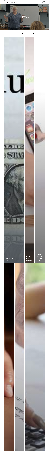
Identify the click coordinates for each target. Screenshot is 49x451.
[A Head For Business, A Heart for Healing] (40, 150)
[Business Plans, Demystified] (29, 150)
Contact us (15, 34)
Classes (7, 256)
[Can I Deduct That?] (14, 150)
